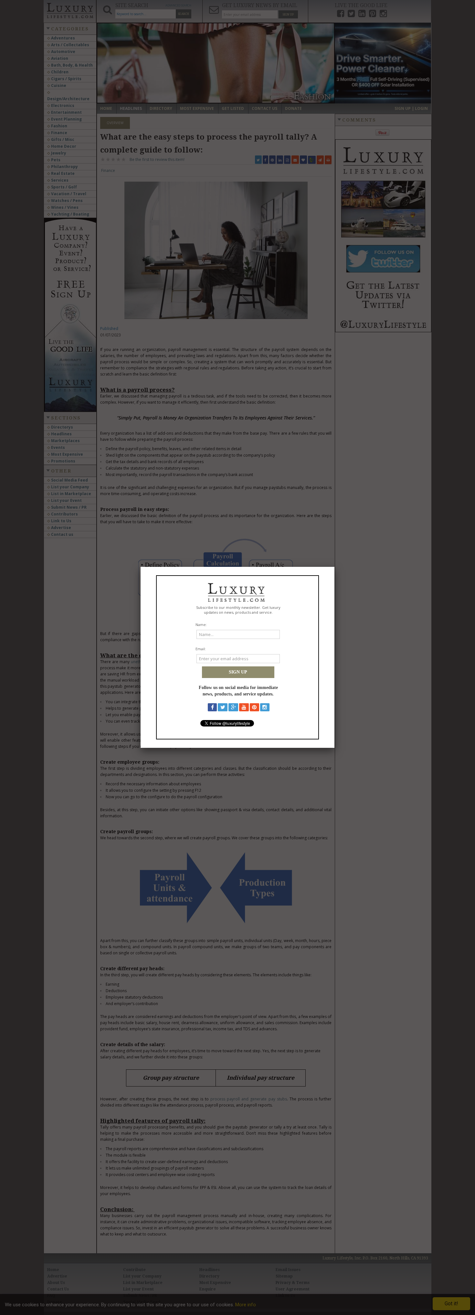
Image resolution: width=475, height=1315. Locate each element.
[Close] (334, 567)
